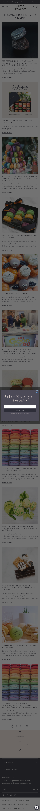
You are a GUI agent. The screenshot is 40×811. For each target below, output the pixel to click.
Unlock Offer (20, 410)
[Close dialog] (37, 391)
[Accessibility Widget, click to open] (36, 807)
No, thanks (20, 417)
